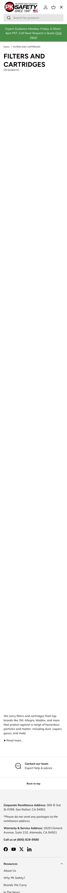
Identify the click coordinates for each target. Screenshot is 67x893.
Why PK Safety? (14, 878)
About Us (10, 870)
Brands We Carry (15, 885)
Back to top (33, 783)
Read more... (13, 740)
